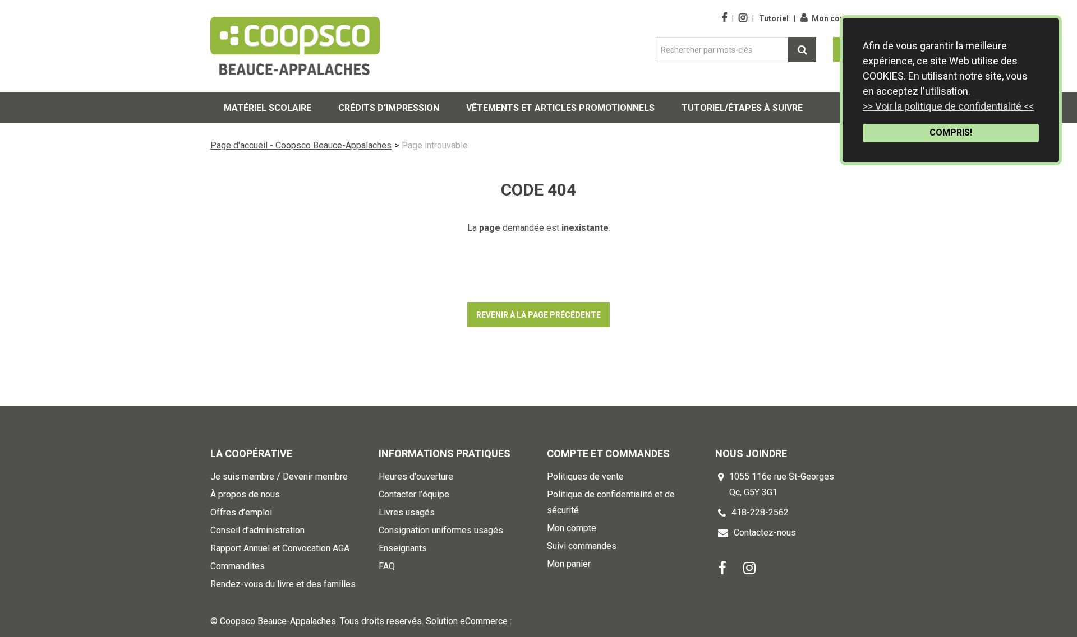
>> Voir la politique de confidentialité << (948, 106)
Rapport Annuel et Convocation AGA (279, 548)
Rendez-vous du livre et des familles (283, 584)
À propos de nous (245, 494)
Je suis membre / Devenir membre (279, 476)
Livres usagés (407, 512)
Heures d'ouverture (416, 476)
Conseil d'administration (257, 530)
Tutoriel (774, 18)
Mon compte (835, 18)
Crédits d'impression (388, 108)
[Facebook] (722, 567)
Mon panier (569, 564)
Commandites (237, 566)
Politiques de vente (585, 476)
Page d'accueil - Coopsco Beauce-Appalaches (301, 145)
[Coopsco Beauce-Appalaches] (295, 46)
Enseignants (403, 548)
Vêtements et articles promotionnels (560, 108)
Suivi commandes (581, 546)
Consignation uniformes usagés (441, 530)
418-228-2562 (760, 512)
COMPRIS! (950, 132)
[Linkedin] (749, 567)
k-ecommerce (541, 621)
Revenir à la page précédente (538, 314)
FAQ (387, 566)
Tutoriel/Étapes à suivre (742, 108)
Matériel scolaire (267, 108)
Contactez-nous (765, 532)
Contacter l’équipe (414, 494)
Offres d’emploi (241, 512)
